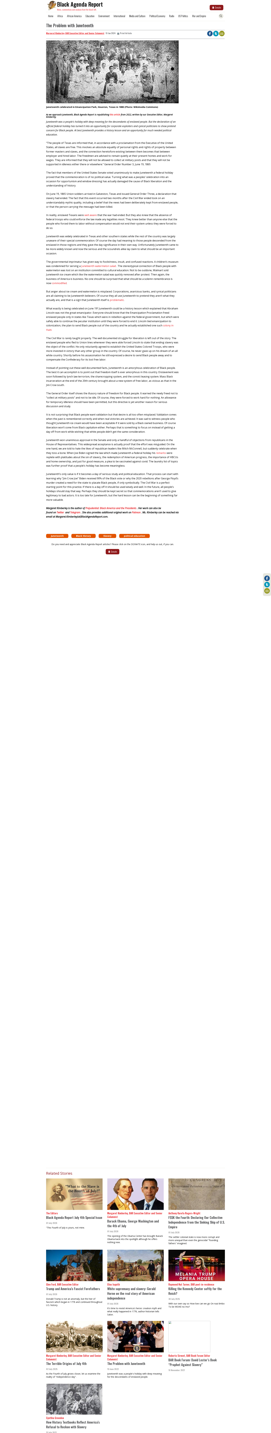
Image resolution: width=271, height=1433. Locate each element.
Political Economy (157, 16)
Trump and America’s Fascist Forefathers (73, 1288)
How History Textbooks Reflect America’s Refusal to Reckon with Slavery (73, 1424)
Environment (104, 16)
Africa (60, 16)
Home (50, 16)
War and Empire (199, 16)
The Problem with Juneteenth (126, 1363)
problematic (117, 300)
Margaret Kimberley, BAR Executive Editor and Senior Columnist (75, 33)
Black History (83, 535)
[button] (112, 72)
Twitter (61, 512)
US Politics (183, 16)
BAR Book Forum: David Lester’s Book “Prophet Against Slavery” (192, 1362)
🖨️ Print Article (124, 33)
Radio (171, 16)
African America (74, 16)
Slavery (107, 535)
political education (134, 535)
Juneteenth (57, 535)
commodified (59, 283)
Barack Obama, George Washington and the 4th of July (133, 1223)
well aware (90, 215)
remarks (161, 453)
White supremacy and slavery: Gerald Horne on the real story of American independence (131, 1293)
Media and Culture (137, 16)
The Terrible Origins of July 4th (66, 1363)
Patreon (136, 512)
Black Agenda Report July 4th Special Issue (74, 1217)
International (119, 16)
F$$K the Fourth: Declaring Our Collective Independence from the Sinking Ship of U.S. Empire (196, 1222)
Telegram (75, 512)
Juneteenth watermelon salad (99, 266)
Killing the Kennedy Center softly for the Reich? (195, 1291)
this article (115, 114)
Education (90, 16)
